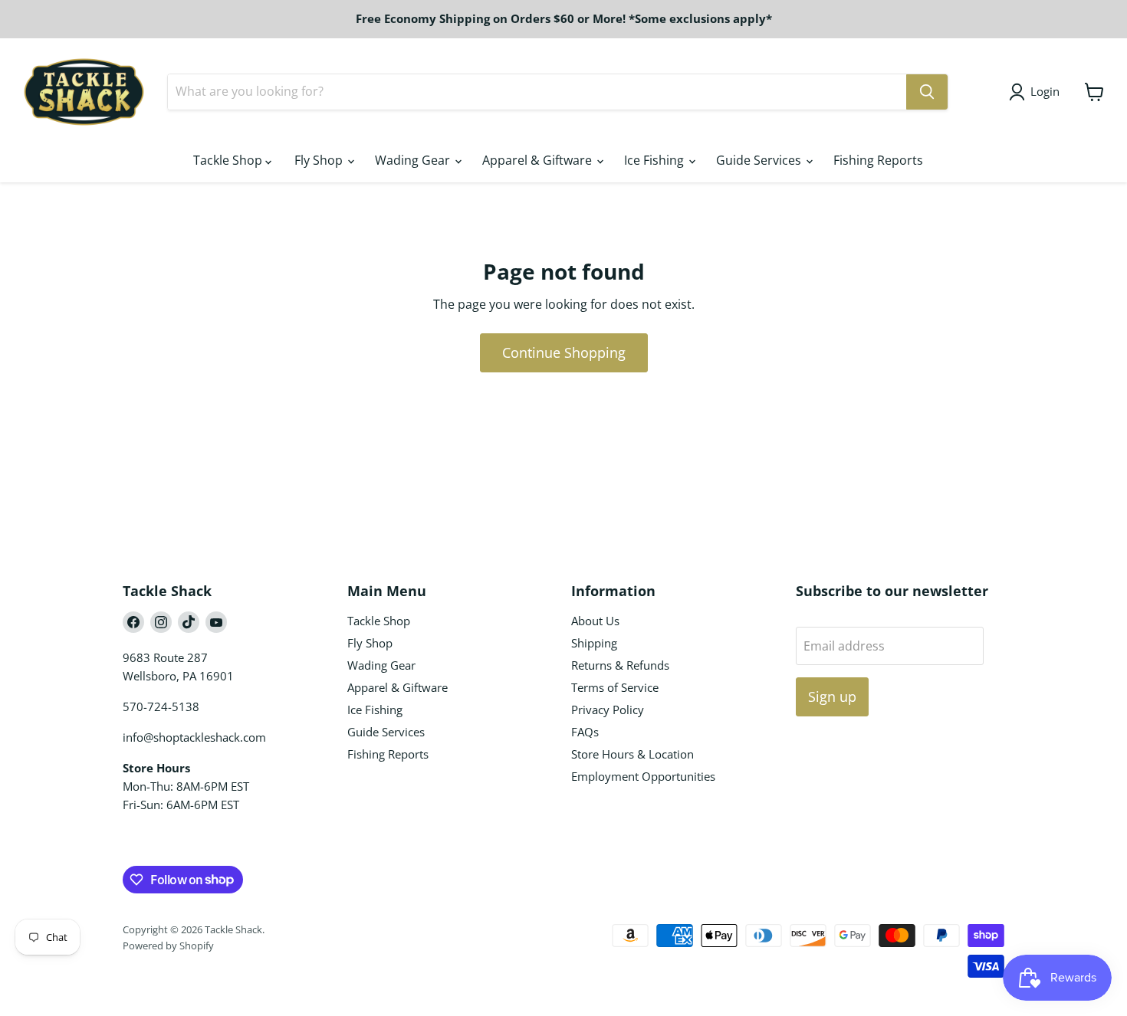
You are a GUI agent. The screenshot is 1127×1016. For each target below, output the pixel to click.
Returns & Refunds (620, 665)
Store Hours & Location (632, 754)
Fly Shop (320, 160)
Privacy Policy (607, 709)
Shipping (594, 643)
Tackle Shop (229, 160)
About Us (595, 620)
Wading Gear (414, 160)
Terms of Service (615, 687)
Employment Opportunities (643, 776)
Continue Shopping (564, 352)
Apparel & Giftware (538, 160)
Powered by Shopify (168, 945)
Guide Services (760, 160)
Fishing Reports (878, 160)
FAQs (585, 731)
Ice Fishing (655, 160)
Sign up (832, 696)
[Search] (927, 92)
